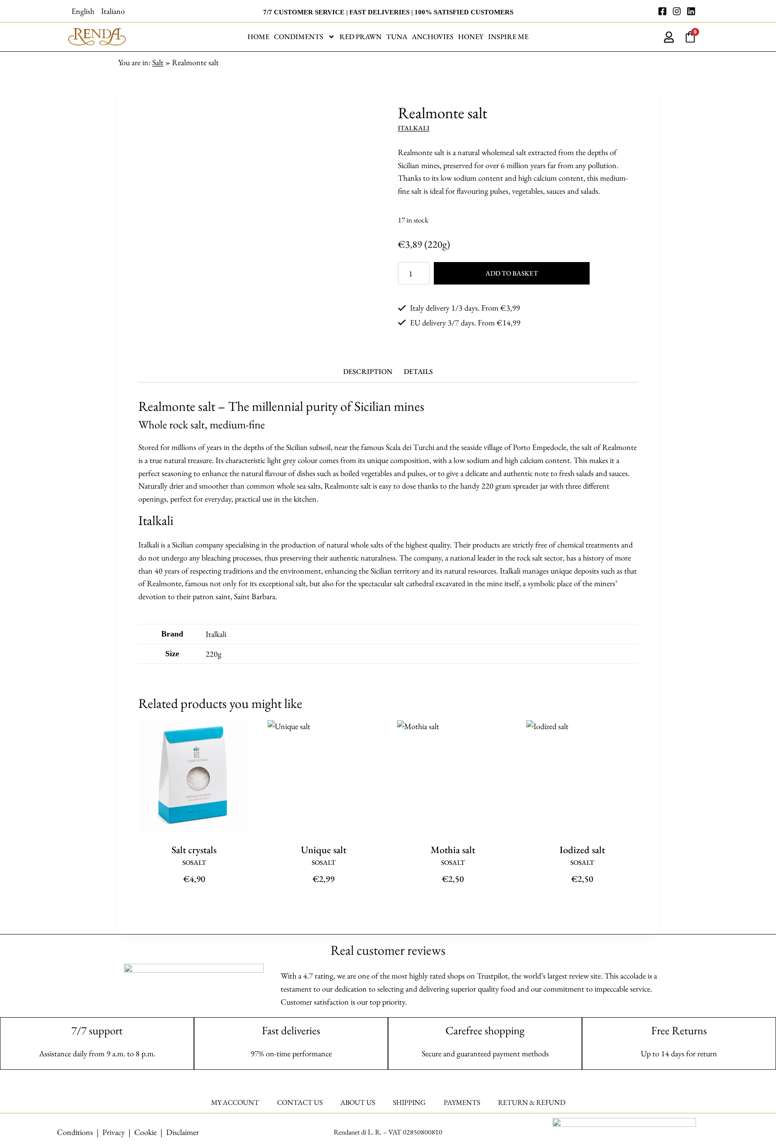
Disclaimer (182, 1132)
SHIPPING (409, 1102)
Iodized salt (582, 849)
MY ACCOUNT (235, 1102)
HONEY (471, 36)
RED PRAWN (361, 36)
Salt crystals (194, 849)
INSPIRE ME (508, 36)
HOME (258, 36)
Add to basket (511, 273)
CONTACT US (299, 1102)
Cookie (145, 1132)
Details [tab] (418, 371)
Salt (157, 62)
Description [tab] (367, 371)
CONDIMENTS (298, 36)
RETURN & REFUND (531, 1102)
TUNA (396, 36)
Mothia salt (453, 849)
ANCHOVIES (433, 36)
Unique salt (323, 849)
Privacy (113, 1132)
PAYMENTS (462, 1102)
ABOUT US (357, 1102)
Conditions (75, 1132)
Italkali (413, 128)
